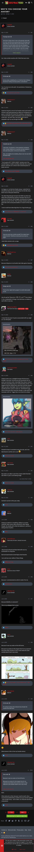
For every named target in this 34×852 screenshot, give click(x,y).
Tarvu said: (5, 774)
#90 (32, 375)
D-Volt (3, 14)
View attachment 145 (8, 158)
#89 (32, 314)
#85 (32, 186)
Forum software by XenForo (15, 836)
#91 (32, 446)
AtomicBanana (11, 538)
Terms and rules (12, 830)
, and (15, 211)
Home (29, 830)
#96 (32, 577)
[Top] (2, 832)
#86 (32, 226)
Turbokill (9, 24)
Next (22, 812)
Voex (8, 438)
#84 (32, 139)
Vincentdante (10, 691)
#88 (32, 282)
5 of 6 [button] (17, 812)
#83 (32, 107)
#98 (32, 642)
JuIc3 (8, 511)
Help (26, 830)
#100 (31, 770)
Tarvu (8, 634)
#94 (32, 519)
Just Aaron (10, 462)
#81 (32, 32)
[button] (2, 3)
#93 (32, 497)
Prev (11, 812)
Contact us (4, 830)
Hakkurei (9, 489)
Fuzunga (9, 218)
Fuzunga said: (6, 36)
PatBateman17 (11, 99)
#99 (32, 699)
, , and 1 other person (13, 431)
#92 (32, 470)
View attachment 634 (8, 789)
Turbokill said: (6, 144)
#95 (32, 546)
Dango (9, 274)
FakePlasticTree (11, 252)
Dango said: (6, 286)
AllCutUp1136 (10, 591)
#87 (32, 260)
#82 (32, 72)
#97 (32, 599)
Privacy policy (20, 830)
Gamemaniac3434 (12, 367)
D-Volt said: (6, 76)
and (12, 92)
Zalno (8, 569)
